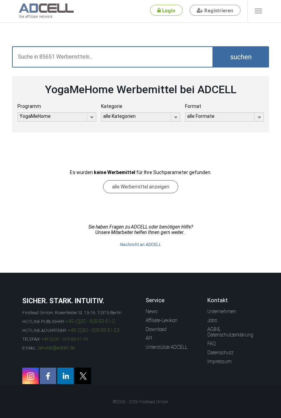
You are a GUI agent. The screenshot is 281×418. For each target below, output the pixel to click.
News (152, 311)
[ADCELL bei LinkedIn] (65, 376)
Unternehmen (221, 311)
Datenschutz (220, 352)
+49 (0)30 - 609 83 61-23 (94, 330)
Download (156, 329)
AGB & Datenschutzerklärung (230, 332)
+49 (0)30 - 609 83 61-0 (90, 321)
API (149, 338)
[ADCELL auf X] (83, 376)
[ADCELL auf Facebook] (48, 376)
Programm (29, 106)
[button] (240, 56)
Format (193, 106)
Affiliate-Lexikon (162, 320)
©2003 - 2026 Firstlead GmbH (140, 401)
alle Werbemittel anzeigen (140, 186)
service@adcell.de (56, 348)
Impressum (219, 361)
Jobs (212, 320)
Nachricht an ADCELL (140, 244)
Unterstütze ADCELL (166, 347)
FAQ (211, 343)
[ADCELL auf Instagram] (30, 376)
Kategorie (111, 106)
